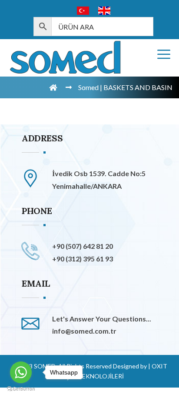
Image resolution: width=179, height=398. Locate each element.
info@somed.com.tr (84, 331)
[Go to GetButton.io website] (21, 389)
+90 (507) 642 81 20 (82, 246)
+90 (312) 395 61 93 (82, 258)
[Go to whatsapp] (21, 372)
